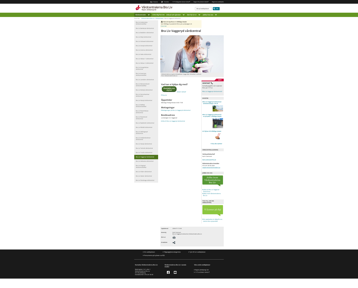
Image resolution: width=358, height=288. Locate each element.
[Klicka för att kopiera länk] (174, 243)
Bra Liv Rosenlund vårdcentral (141, 118)
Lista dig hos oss (158, 15)
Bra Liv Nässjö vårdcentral (144, 100)
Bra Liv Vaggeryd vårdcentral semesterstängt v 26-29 (212, 102)
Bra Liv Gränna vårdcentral (144, 50)
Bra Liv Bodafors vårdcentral (145, 32)
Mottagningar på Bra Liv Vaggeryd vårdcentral (176, 110)
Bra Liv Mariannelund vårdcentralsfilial (142, 85)
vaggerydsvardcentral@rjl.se (211, 167)
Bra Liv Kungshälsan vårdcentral (142, 68)
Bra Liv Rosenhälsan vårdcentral (142, 111)
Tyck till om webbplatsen (197, 252)
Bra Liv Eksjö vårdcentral (143, 37)
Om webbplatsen (149, 252)
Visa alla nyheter (217, 144)
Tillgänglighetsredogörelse (172, 252)
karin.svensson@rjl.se (209, 159)
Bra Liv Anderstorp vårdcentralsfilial (141, 23)
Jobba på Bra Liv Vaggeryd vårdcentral (211, 190)
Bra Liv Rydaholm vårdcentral (145, 123)
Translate (166, 2)
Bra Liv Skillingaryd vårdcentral (142, 132)
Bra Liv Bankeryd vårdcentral (145, 28)
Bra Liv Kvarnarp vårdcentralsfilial (141, 74)
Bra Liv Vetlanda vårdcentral (144, 161)
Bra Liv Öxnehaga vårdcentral (145, 180)
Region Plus (200, 2)
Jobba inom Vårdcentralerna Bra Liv (212, 194)
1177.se (201, 272)
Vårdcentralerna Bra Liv (147, 18)
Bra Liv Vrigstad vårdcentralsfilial (141, 166)
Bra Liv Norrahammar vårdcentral (142, 95)
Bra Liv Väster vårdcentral (144, 176)
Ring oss (164, 95)
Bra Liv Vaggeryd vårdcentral (145, 157)
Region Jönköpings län (202, 270)
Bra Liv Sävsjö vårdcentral (144, 144)
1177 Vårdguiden (180, 2)
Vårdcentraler (140, 15)
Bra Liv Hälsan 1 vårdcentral (144, 59)
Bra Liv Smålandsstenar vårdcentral (143, 138)
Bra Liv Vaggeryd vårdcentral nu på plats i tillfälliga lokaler (212, 115)
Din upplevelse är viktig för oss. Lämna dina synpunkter (213, 220)
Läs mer (164, 26)
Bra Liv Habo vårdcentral (143, 54)
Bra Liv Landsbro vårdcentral (145, 79)
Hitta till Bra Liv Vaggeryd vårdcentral (173, 121)
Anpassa (155, 2)
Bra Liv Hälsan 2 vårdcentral (144, 63)
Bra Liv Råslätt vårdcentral (144, 127)
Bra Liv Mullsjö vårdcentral (144, 90)
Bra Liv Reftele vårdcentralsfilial (141, 105)
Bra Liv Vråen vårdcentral (144, 171)
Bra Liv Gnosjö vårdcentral (144, 46)
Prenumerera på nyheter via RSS (154, 255)
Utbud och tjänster (173, 15)
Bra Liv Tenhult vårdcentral (144, 148)
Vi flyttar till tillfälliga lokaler (212, 131)
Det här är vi (191, 15)
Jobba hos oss (208, 15)
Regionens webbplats (218, 2)
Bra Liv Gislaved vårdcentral (144, 41)
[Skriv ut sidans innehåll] (174, 238)
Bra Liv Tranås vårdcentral (144, 152)
